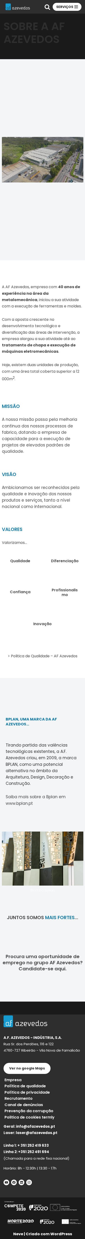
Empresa (12, 1080)
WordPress (61, 1234)
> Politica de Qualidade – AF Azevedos (42, 656)
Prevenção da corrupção (28, 1111)
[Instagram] (29, 1182)
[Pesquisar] (47, 7)
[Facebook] (14, 1182)
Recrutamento (18, 1098)
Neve (18, 1234)
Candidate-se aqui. (43, 968)
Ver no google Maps (27, 1068)
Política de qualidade (25, 1086)
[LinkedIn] (21, 1182)
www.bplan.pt (19, 803)
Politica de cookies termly (29, 1117)
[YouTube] (6, 1182)
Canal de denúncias (23, 1104)
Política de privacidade (27, 1092)
